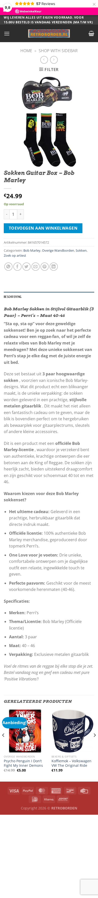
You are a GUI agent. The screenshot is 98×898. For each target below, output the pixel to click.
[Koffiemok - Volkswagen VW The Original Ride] (73, 731)
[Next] (94, 745)
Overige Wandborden (58, 250)
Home (26, 50)
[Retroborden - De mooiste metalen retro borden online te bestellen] (49, 33)
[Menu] (7, 33)
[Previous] (3, 745)
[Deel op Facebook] (17, 266)
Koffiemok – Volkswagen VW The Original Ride (71, 763)
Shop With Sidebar (58, 50)
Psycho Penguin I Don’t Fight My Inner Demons (23, 763)
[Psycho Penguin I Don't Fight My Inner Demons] (25, 731)
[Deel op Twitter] (26, 266)
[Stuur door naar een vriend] (35, 266)
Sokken (81, 250)
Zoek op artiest (15, 255)
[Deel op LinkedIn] (54, 266)
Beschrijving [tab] (12, 297)
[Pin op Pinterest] (44, 266)
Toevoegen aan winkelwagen (43, 228)
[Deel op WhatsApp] (8, 266)
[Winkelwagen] (91, 33)
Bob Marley (31, 250)
